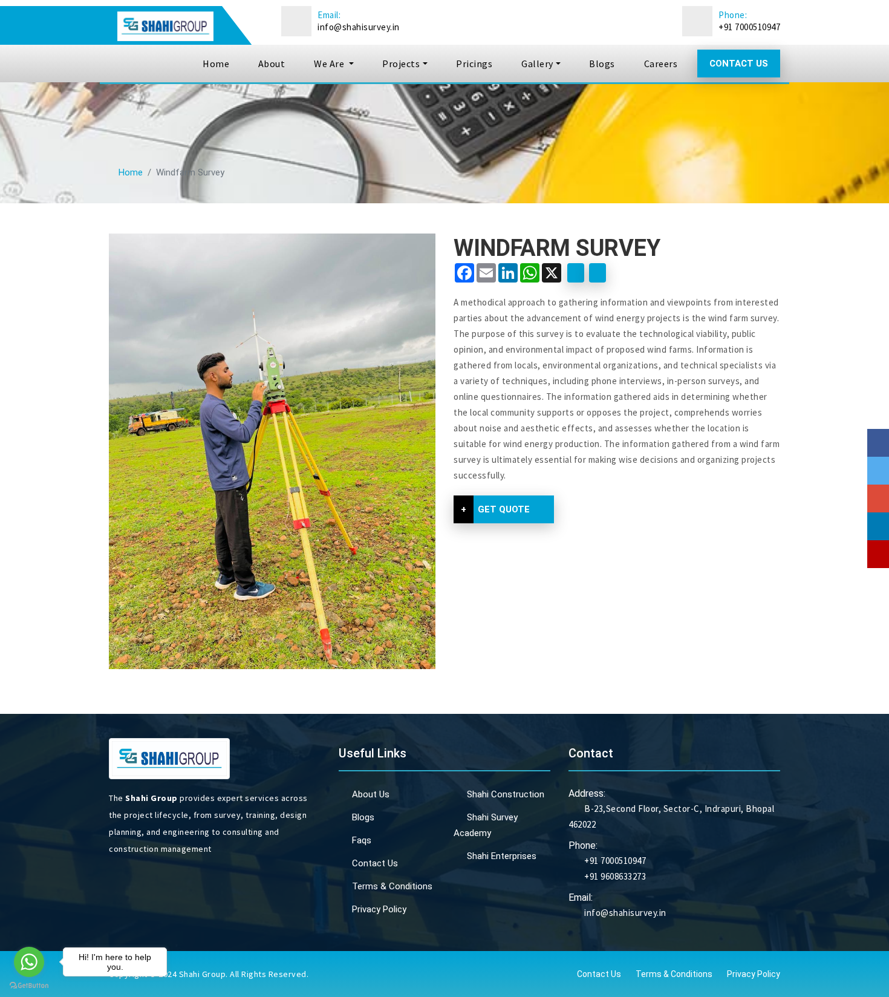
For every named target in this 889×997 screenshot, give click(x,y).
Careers (661, 63)
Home (216, 63)
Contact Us (738, 63)
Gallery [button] (537, 63)
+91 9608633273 (614, 876)
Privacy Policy (379, 909)
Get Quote (495, 509)
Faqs (361, 840)
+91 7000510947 (749, 27)
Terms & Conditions (392, 886)
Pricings (474, 63)
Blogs (602, 63)
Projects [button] (401, 63)
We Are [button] (330, 63)
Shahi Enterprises (501, 856)
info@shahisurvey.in (359, 27)
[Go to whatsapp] (29, 962)
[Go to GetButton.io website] (29, 985)
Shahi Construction (505, 794)
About (271, 63)
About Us (370, 794)
